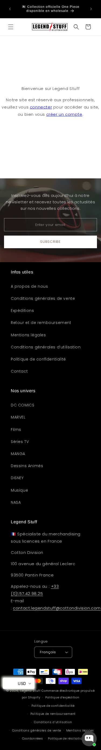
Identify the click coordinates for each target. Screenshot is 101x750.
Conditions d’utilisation (53, 722)
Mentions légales (28, 335)
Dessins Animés (27, 465)
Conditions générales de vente (43, 298)
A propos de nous (29, 286)
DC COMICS (22, 405)
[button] (11, 27)
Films (16, 429)
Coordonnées (32, 738)
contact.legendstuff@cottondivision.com (57, 608)
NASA (16, 502)
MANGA (18, 453)
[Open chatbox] (89, 738)
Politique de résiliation (66, 738)
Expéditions (22, 310)
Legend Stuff (30, 690)
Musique (19, 490)
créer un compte (64, 114)
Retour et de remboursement (41, 322)
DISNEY (17, 478)
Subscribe (50, 241)
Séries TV (20, 441)
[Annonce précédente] (10, 9)
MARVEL (18, 417)
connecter (41, 107)
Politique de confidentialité (38, 359)
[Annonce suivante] (91, 9)
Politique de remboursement (53, 714)
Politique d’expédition (62, 697)
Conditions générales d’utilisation (46, 347)
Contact (19, 371)
